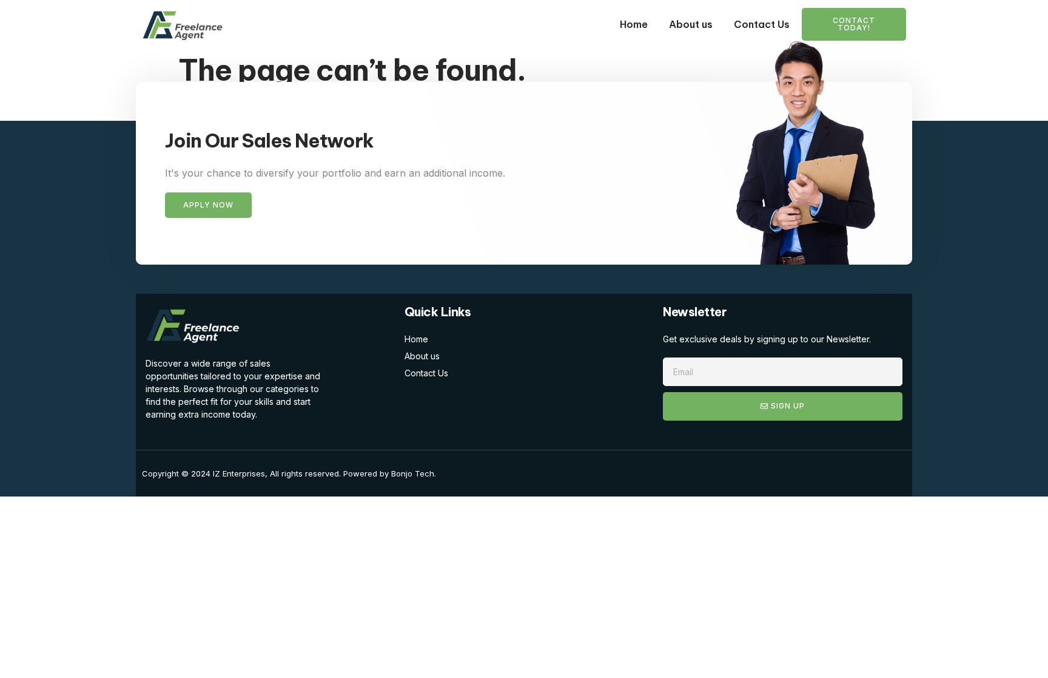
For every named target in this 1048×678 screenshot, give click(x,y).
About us (691, 24)
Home (634, 24)
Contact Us (762, 24)
